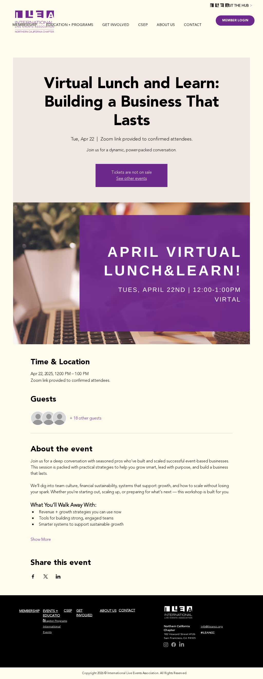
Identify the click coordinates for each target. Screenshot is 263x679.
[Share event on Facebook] (33, 576)
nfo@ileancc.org (212, 626)
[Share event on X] (45, 576)
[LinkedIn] (182, 644)
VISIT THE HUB (239, 5)
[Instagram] (166, 644)
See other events (131, 178)
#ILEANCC (207, 632)
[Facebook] (174, 644)
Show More (41, 539)
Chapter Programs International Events (55, 626)
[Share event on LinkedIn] (58, 576)
